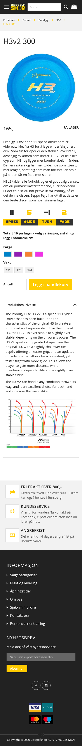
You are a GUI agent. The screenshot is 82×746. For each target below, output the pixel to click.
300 (58, 20)
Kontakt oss (20, 615)
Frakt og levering (23, 583)
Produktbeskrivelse (20, 304)
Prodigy (43, 20)
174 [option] (29, 270)
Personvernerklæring (27, 623)
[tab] (41, 304)
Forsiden (9, 20)
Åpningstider (20, 591)
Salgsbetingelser (23, 575)
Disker (27, 20)
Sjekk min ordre (23, 607)
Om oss (16, 599)
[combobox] (44, 7)
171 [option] (8, 270)
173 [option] (19, 270)
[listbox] (41, 255)
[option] (8, 254)
